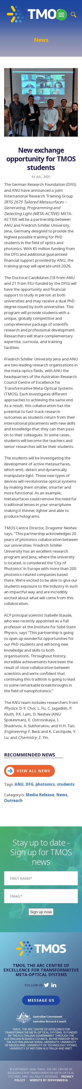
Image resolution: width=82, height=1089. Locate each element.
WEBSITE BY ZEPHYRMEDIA (49, 1080)
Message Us (41, 1000)
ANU (19, 784)
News (61, 794)
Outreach (13, 800)
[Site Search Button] (73, 14)
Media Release (40, 794)
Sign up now (41, 911)
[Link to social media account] (46, 986)
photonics (45, 784)
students (65, 784)
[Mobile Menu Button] (61, 15)
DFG (29, 784)
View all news (33, 770)
